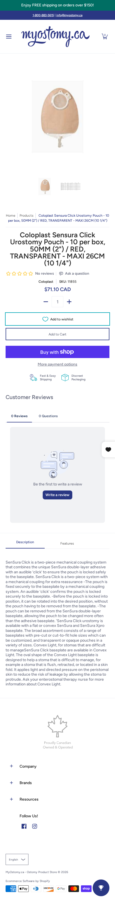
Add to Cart (57, 334)
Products (26, 215)
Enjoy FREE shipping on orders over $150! (57, 5)
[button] (104, 36)
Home (10, 215)
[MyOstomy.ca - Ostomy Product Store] (55, 36)
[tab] (25, 543)
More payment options (57, 364)
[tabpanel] (57, 617)
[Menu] (8, 36)
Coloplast (46, 281)
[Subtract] (46, 302)
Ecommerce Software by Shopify (28, 881)
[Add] (69, 302)
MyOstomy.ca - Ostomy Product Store (31, 872)
